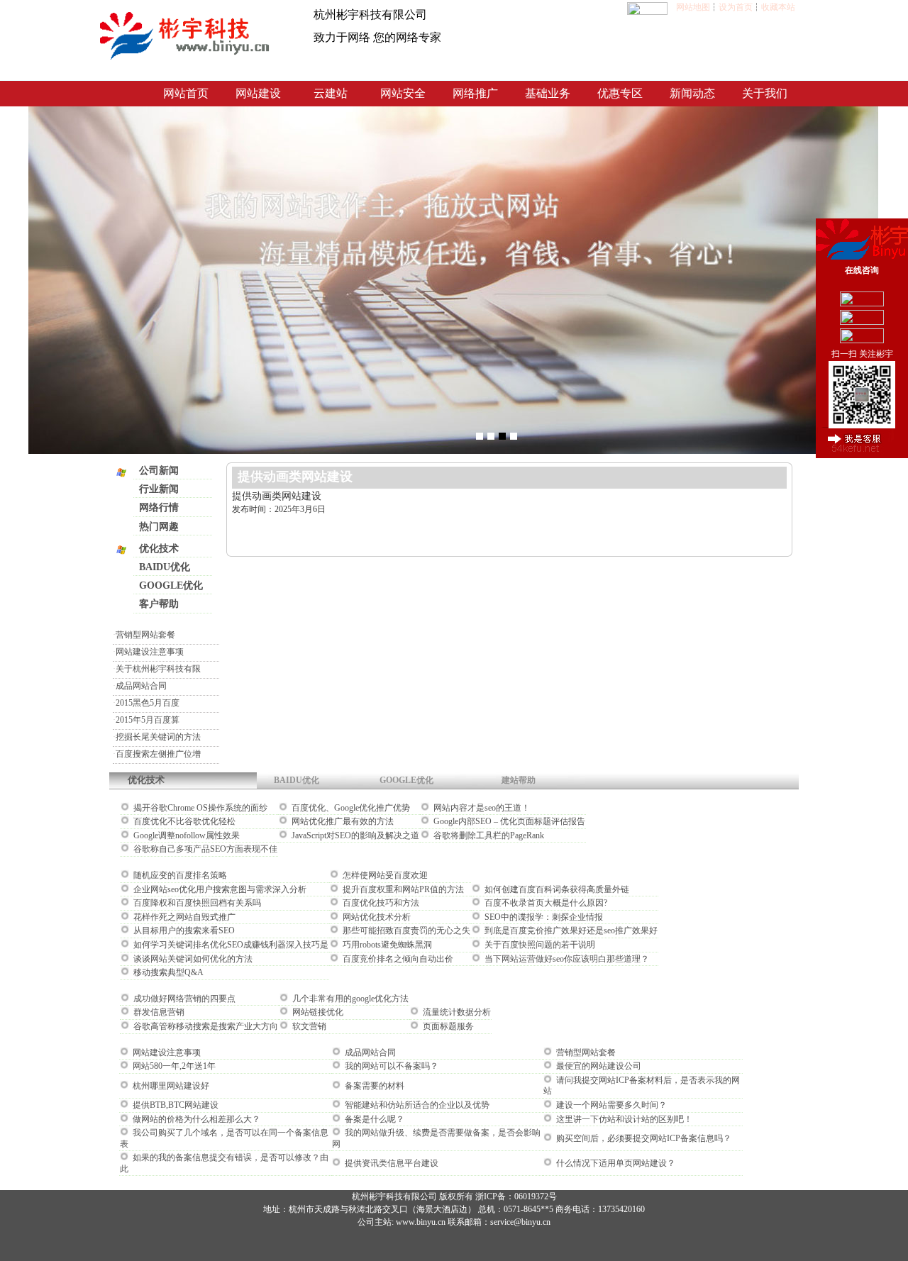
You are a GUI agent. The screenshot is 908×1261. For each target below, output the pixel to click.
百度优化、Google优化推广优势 (349, 808)
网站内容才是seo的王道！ (480, 808)
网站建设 (258, 93)
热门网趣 (159, 526)
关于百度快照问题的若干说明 (538, 945)
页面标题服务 (447, 1026)
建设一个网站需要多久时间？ (610, 1105)
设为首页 (736, 7)
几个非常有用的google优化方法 (349, 999)
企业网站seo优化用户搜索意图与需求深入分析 (218, 889)
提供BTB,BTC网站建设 (174, 1105)
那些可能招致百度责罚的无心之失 (405, 930)
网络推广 (475, 93)
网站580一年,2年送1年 (173, 1066)
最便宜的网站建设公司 (597, 1066)
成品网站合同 (141, 686)
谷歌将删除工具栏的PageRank (487, 835)
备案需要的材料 (373, 1086)
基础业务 (547, 93)
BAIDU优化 (164, 567)
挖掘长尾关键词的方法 (158, 737)
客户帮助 (159, 604)
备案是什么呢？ (373, 1119)
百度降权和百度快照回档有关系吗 (196, 903)
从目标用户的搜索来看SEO (183, 930)
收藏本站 (778, 7)
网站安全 (403, 93)
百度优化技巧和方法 (379, 903)
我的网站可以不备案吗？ (390, 1066)
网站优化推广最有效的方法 (341, 821)
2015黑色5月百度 (147, 703)
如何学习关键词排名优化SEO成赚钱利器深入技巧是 (229, 945)
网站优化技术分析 (375, 917)
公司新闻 (159, 470)
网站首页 (186, 93)
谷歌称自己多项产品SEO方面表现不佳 (204, 849)
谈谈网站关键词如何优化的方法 (192, 959)
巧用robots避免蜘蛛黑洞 (386, 945)
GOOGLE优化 (171, 585)
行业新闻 (159, 489)
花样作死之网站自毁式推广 (183, 917)
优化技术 (159, 548)
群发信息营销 (157, 1012)
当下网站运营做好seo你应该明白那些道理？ (565, 959)
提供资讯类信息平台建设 (390, 1163)
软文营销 (308, 1026)
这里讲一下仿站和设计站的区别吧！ (623, 1119)
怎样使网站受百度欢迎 (384, 875)
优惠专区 (620, 93)
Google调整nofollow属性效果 (185, 835)
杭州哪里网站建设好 (170, 1086)
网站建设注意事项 (150, 652)
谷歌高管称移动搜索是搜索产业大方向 (204, 1026)
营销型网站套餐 (145, 635)
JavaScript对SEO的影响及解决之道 (354, 835)
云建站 (331, 93)
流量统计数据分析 (456, 1012)
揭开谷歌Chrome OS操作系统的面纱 (199, 808)
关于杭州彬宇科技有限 (158, 669)
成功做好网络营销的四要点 (183, 999)
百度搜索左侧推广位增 (158, 754)
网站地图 (693, 7)
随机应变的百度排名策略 (179, 875)
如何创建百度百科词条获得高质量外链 (555, 889)
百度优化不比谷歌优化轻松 (183, 821)
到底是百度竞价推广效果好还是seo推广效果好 (570, 930)
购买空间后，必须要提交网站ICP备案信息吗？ (642, 1138)
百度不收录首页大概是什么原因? (544, 903)
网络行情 (159, 507)
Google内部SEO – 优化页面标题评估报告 (508, 821)
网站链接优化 (316, 1012)
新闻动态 (692, 93)
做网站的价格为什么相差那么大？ (195, 1119)
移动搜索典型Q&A (167, 972)
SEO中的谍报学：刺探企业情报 (542, 917)
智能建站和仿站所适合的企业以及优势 (416, 1105)
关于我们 (764, 93)
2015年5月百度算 (147, 720)
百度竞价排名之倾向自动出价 (396, 959)
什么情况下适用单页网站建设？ (614, 1163)
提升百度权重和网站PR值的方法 (402, 889)
